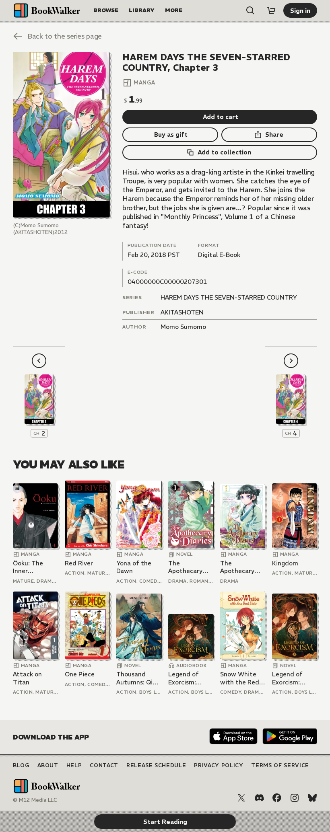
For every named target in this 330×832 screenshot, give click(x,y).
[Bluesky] (312, 798)
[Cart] (271, 10)
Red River (79, 563)
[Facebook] (277, 798)
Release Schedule (156, 765)
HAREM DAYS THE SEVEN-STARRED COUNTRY (229, 297)
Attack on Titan (27, 678)
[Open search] (250, 10)
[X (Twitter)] (241, 798)
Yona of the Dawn (133, 567)
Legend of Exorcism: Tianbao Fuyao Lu (190, 678)
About (47, 765)
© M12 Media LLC (35, 800)
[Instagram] (294, 798)
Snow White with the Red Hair (239, 678)
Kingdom (285, 563)
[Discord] (259, 798)
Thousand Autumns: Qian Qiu (138, 678)
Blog (21, 765)
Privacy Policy (218, 765)
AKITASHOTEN (182, 312)
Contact (104, 765)
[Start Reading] (61, 135)
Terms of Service (280, 765)
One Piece (80, 674)
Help (74, 765)
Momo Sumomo (183, 327)
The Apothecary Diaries (185, 567)
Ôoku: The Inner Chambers (28, 567)
